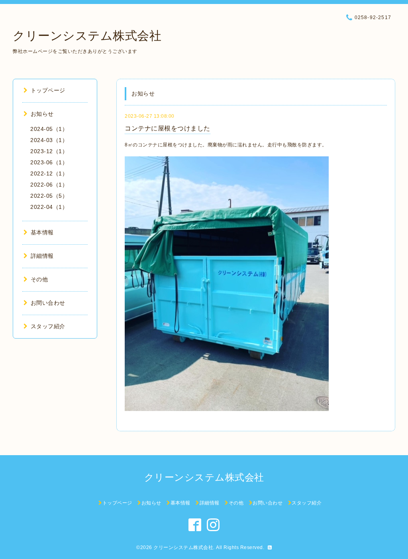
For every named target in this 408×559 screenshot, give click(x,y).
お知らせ (42, 114)
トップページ (48, 90)
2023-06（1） (49, 162)
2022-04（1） (49, 207)
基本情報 (42, 232)
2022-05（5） (49, 196)
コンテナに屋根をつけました (167, 128)
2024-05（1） (49, 129)
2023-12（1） (49, 151)
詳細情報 (42, 256)
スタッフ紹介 (48, 326)
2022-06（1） (49, 184)
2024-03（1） (49, 140)
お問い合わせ (48, 303)
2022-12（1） (49, 173)
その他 (39, 279)
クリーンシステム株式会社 (87, 35)
